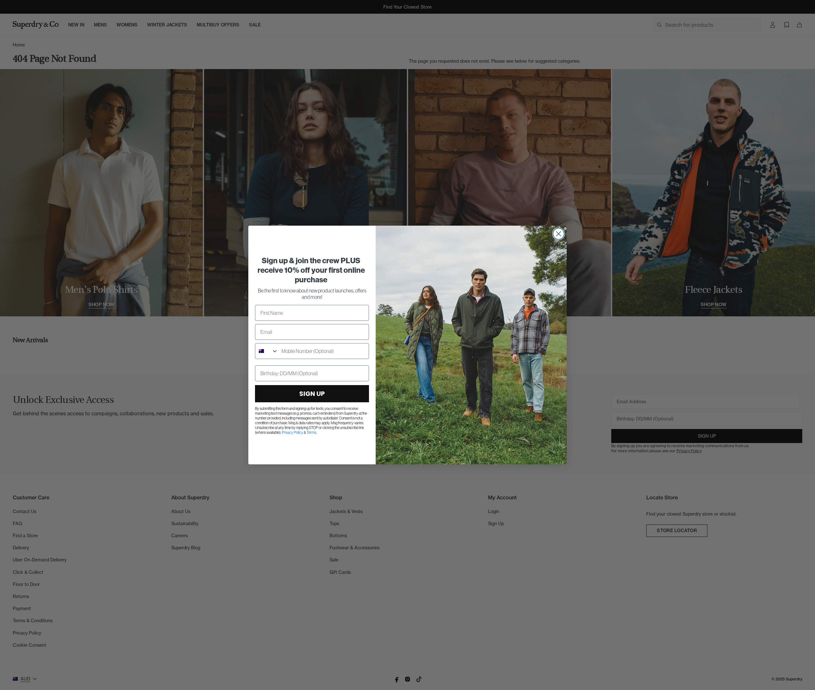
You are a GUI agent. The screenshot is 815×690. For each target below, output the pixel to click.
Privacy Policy (292, 432)
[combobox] (266, 351)
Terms (311, 432)
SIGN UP (312, 393)
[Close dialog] (558, 233)
